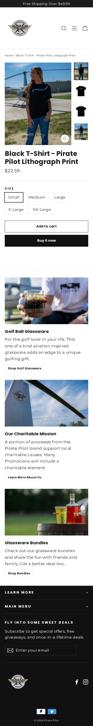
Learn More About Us (24, 477)
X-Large (16, 209)
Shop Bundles (19, 573)
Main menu (18, 606)
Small (13, 197)
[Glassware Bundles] (46, 512)
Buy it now (46, 240)
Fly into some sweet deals (39, 622)
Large (59, 197)
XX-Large (42, 209)
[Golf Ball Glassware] (46, 300)
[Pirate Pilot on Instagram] (85, 681)
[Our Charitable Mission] (46, 403)
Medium (36, 197)
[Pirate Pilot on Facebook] (76, 681)
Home (9, 55)
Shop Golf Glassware (24, 368)
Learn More (19, 592)
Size (9, 188)
